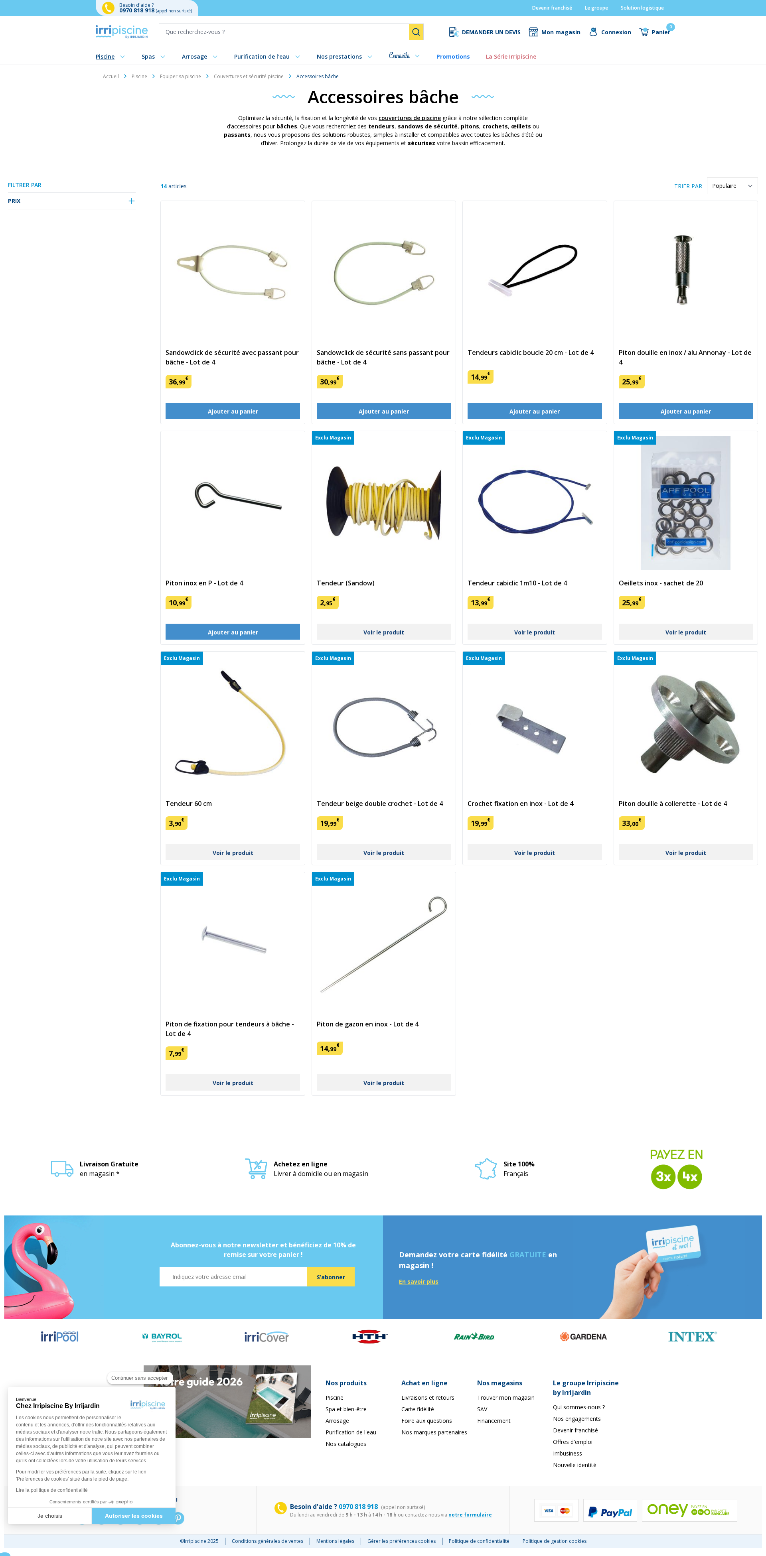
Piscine (105, 56)
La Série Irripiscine (511, 56)
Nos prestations (339, 56)
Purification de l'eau (262, 56)
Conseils (399, 55)
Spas (148, 56)
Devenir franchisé (552, 7)
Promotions (453, 56)
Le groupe (596, 7)
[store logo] (122, 32)
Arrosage (194, 56)
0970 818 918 (137, 10)
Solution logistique (642, 7)
